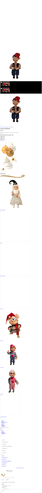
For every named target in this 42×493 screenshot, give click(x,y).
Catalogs (4, 444)
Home (3, 439)
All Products (5, 442)
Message (3, 490)
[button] (0, 131)
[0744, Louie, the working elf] (15, 124)
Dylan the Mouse (1, 340)
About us (4, 450)
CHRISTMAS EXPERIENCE (7, 446)
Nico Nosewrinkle (1, 367)
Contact (4, 452)
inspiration (4, 448)
